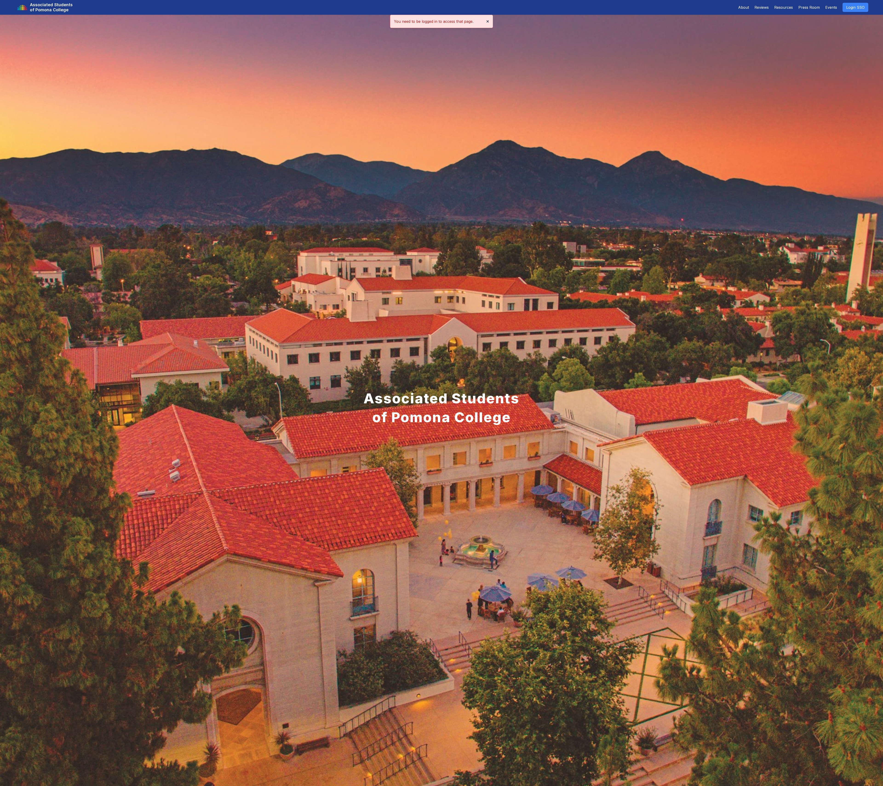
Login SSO (855, 7)
